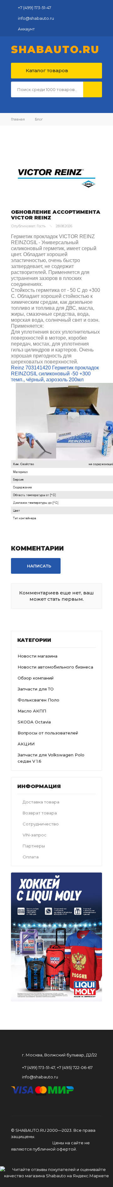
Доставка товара (41, 801)
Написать (38, 565)
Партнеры (34, 845)
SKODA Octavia (34, 721)
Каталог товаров (46, 70)
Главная (18, 119)
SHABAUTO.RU (55, 49)
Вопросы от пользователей (48, 732)
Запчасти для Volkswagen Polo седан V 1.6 (51, 758)
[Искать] (92, 89)
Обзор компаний (36, 677)
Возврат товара (40, 812)
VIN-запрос (34, 834)
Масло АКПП (32, 710)
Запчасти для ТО (36, 688)
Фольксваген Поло (38, 699)
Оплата (31, 856)
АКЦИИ (26, 743)
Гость (41, 226)
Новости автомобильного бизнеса (55, 666)
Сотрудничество (41, 823)
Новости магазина (37, 655)
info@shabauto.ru (36, 18)
